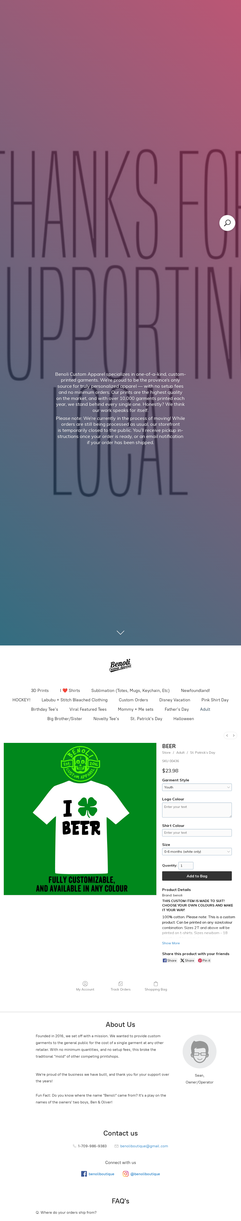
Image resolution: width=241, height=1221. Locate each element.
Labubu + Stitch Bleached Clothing (75, 700)
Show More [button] (171, 943)
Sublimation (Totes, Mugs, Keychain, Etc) (130, 690)
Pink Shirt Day (215, 700)
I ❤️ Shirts (70, 690)
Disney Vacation (174, 700)
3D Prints (40, 690)
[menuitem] (227, 735)
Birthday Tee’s (44, 709)
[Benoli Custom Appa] (120, 666)
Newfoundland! (195, 690)
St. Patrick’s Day (146, 718)
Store (166, 752)
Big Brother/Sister (64, 718)
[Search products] (227, 223)
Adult (205, 709)
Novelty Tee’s (106, 718)
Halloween (183, 718)
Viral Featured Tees (88, 709)
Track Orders (121, 989)
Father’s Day (177, 709)
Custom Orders (133, 700)
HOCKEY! (21, 700)
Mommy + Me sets (135, 709)
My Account (85, 989)
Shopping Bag (156, 989)
